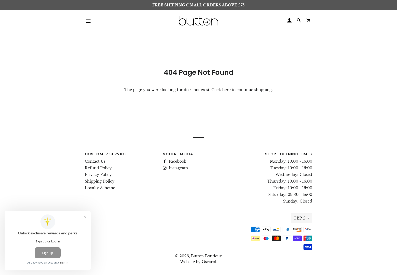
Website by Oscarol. (198, 261)
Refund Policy (98, 168)
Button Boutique (206, 256)
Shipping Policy (99, 181)
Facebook (176, 161)
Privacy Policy (98, 174)
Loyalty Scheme (100, 188)
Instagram (177, 168)
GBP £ (299, 218)
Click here (221, 89)
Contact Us (95, 161)
